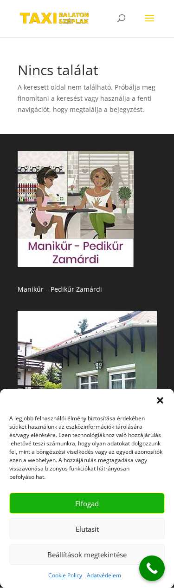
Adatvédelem (104, 575)
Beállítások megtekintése (87, 554)
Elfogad (87, 503)
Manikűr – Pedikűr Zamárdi (60, 289)
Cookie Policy (65, 575)
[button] (160, 400)
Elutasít (87, 529)
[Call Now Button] (152, 568)
